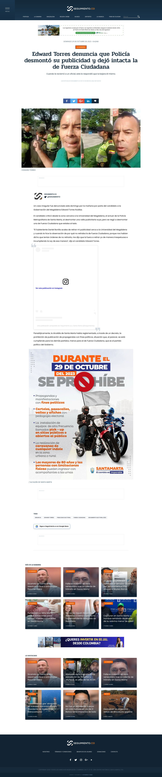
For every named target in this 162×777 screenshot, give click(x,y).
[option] (81, 139)
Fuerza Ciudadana (79, 517)
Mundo (77, 17)
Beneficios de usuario (84, 752)
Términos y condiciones (63, 752)
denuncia (38, 517)
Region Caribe (64, 17)
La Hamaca (100, 17)
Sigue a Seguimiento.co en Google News (54, 526)
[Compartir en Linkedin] (88, 101)
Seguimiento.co (50, 194)
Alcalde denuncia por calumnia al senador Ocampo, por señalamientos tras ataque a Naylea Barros (119, 585)
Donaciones (101, 752)
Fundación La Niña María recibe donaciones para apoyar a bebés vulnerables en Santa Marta (42, 617)
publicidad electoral (64, 517)
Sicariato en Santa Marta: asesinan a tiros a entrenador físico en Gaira (42, 586)
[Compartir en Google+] (81, 101)
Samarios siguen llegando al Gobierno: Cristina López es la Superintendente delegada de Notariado (81, 617)
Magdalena (51, 17)
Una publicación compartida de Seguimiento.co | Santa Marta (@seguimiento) (65, 326)
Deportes (88, 17)
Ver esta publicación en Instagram (49, 288)
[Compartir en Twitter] (73, 101)
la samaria (81, 47)
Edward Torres (49, 517)
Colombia (70, 662)
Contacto (114, 752)
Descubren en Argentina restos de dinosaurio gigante (118, 710)
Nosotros (46, 752)
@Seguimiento (53, 197)
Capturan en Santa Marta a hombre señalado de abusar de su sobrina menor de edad (118, 618)
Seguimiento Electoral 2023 (97, 517)
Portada (26, 17)
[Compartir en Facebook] (66, 101)
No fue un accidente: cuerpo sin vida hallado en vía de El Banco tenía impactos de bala (81, 709)
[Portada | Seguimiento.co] (81, 8)
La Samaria (37, 17)
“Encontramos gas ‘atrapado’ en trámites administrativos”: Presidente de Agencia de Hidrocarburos (42, 707)
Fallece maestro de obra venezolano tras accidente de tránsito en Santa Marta (80, 586)
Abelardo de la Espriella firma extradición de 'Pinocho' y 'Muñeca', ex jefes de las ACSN (80, 677)
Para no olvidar (114, 17)
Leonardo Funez (88, 775)
